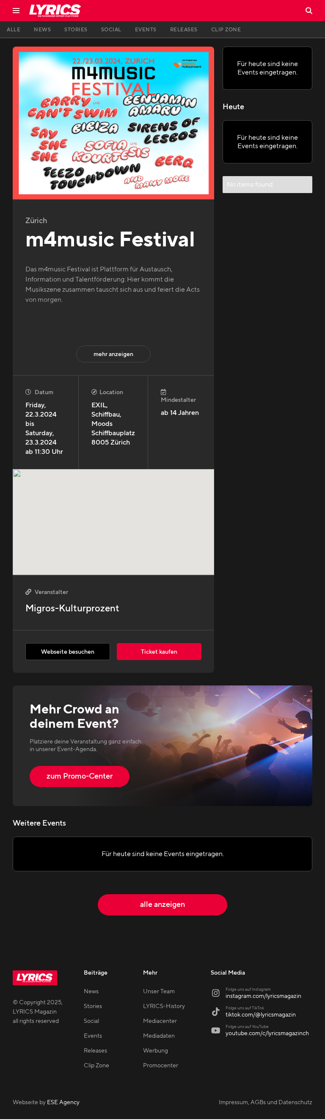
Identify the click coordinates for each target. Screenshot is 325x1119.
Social (91, 1021)
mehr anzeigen (113, 354)
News (91, 991)
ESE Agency (63, 1102)
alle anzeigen (162, 904)
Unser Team (159, 991)
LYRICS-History (164, 1006)
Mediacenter (160, 1021)
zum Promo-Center (80, 776)
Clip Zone (96, 1065)
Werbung (155, 1051)
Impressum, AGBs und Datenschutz (265, 1102)
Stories (93, 1006)
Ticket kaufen (159, 652)
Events (93, 1036)
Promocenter (160, 1065)
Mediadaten (159, 1036)
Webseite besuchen (67, 652)
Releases (95, 1051)
